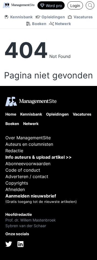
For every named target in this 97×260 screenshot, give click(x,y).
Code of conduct (22, 170)
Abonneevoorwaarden (27, 163)
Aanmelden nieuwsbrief (30, 196)
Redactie (14, 150)
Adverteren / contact (26, 176)
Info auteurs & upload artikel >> (38, 157)
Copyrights (16, 183)
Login (75, 5)
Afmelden (15, 189)
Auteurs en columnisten (29, 144)
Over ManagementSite (28, 137)
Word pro (54, 5)
